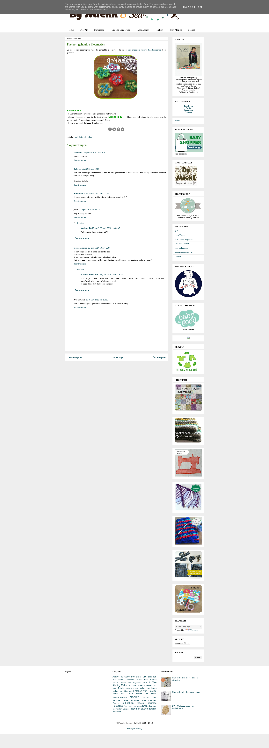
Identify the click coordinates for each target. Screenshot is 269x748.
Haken (89, 137)
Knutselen (133, 685)
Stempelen (117, 709)
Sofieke (77, 169)
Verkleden (117, 711)
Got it (201, 7)
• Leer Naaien (142, 30)
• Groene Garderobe (120, 30)
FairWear (130, 679)
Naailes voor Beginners (184, 252)
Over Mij (84, 30)
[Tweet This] (114, 131)
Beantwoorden (80, 160)
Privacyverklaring (134, 728)
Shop (145, 706)
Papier (125, 700)
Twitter (188, 108)
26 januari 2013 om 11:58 (99, 248)
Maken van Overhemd (123, 691)
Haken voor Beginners (184, 239)
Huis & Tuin (149, 682)
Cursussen (99, 30)
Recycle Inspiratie (146, 703)
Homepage (117, 357)
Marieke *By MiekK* (90, 228)
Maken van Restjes (145, 691)
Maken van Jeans (148, 688)
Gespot (191, 30)
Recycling (118, 706)
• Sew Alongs (175, 30)
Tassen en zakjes (138, 708)
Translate (194, 630)
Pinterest (188, 112)
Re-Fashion (127, 703)
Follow (177, 121)
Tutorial (178, 257)
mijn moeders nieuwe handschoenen (145, 50)
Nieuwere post (74, 357)
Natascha (78, 152)
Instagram (188, 110)
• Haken (159, 30)
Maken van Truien (146, 694)
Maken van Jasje (132, 688)
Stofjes (126, 709)
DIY (176, 231)
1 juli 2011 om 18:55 (90, 169)
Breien (138, 677)
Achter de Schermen (124, 676)
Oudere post (159, 357)
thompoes (78, 193)
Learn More (189, 7)
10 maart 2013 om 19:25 (97, 300)
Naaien (134, 697)
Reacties (80, 223)
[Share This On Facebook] (110, 131)
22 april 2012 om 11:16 (89, 210)
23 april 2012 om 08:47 (110, 228)
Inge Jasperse (80, 248)
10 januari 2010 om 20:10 (94, 152)
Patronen (152, 700)
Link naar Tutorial (182, 244)
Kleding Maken (120, 685)
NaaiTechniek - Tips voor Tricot (186, 692)
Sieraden (152, 706)
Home (71, 30)
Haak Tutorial (80, 137)
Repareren (128, 706)
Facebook (188, 106)
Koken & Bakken (145, 685)
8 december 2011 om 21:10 (96, 193)
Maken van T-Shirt (123, 694)
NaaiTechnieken (181, 248)
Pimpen (116, 703)
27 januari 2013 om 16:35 (111, 274)
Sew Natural (137, 706)
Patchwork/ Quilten (138, 700)
